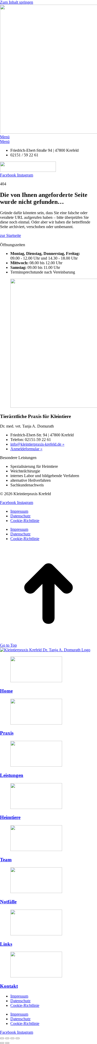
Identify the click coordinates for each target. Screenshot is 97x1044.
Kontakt (9, 986)
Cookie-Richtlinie (24, 520)
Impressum (19, 511)
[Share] (7, 1038)
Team (6, 859)
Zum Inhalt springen (16, 2)
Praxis (6, 733)
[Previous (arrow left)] (2, 1043)
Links (6, 944)
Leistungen (11, 775)
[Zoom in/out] (18, 1038)
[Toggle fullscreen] (12, 1038)
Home (6, 691)
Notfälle (8, 901)
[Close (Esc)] (2, 1038)
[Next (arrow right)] (7, 1043)
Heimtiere (10, 817)
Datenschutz (20, 516)
